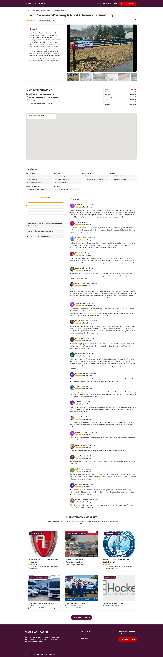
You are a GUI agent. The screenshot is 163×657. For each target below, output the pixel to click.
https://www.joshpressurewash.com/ (41, 103)
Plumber (69, 577)
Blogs (115, 4)
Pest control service (36, 533)
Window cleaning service (112, 533)
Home (99, 4)
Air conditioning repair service (76, 533)
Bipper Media (37, 641)
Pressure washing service (47, 20)
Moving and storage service (38, 577)
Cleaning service (110, 577)
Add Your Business (128, 4)
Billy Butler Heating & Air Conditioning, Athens (75, 560)
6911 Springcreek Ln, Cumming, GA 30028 (43, 97)
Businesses (107, 4)
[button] (134, 48)
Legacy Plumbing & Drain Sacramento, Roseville (76, 604)
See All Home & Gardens (81, 618)
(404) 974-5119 (34, 100)
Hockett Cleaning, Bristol (113, 603)
